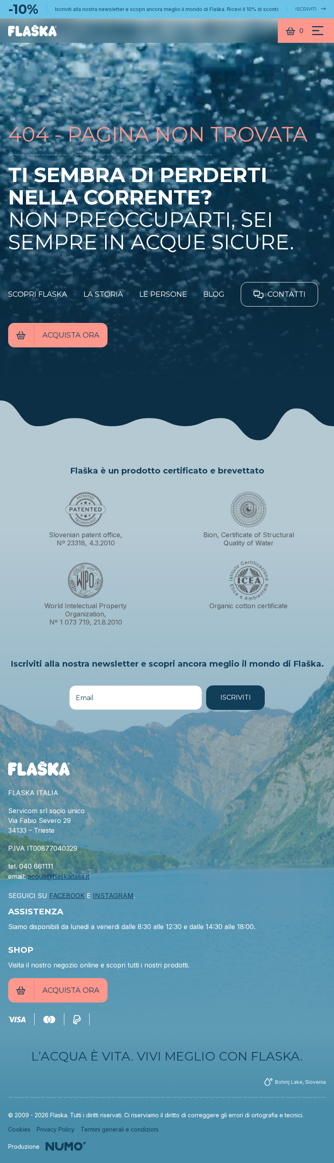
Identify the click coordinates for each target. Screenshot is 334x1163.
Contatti (285, 294)
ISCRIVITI (305, 9)
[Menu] (318, 30)
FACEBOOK (67, 896)
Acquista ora (70, 335)
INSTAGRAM (113, 896)
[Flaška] (32, 30)
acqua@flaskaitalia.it (58, 876)
